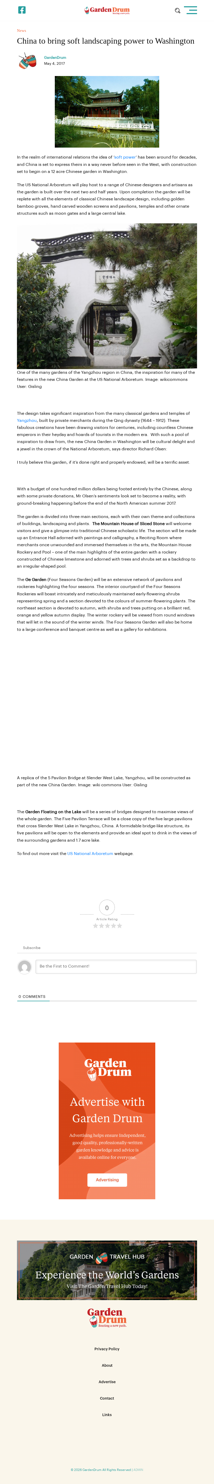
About (107, 1365)
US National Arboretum (90, 854)
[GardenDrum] (107, 10)
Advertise (107, 1382)
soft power (125, 157)
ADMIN (138, 1469)
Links (107, 1415)
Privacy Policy (107, 1349)
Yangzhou (27, 420)
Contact (107, 1398)
